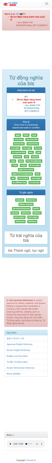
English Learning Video (17, 355)
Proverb (30, 460)
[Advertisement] (26, 51)
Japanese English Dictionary (19, 344)
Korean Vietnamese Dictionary (20, 367)
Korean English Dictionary (18, 350)
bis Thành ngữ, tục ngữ (26, 250)
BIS (17, 13)
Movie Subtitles (14, 373)
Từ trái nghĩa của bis (26, 237)
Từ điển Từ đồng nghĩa (17, 361)
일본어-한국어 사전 (15, 338)
